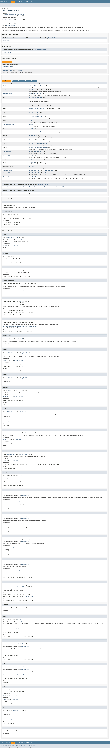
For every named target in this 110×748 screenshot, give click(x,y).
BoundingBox (45, 143)
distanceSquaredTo (12, 186)
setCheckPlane (65, 186)
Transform (38, 172)
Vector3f (20, 70)
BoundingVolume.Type (8, 40)
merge (30, 151)
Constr (15, 5)
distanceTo (21, 186)
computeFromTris (33, 108)
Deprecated (22, 1)
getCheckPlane (43, 186)
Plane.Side (6, 176)
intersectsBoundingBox (35, 143)
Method (20, 5)
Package (8, 1)
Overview (2, 1)
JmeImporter (35, 159)
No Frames (23, 4)
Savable (11, 19)
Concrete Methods (30, 80)
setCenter (50, 186)
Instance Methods (17, 80)
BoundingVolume (10, 25)
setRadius (32, 162)
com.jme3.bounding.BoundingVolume (14, 14)
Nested (7, 5)
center (5, 52)
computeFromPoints (34, 104)
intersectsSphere (34, 147)
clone (30, 93)
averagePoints (33, 85)
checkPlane (11, 52)
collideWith (32, 97)
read (30, 159)
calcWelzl (32, 89)
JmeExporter (36, 181)
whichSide (32, 176)
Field (11, 5)
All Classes (32, 4)
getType (31, 124)
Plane (36, 176)
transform (32, 170)
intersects (32, 131)
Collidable (4, 19)
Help (30, 1)
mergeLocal (32, 155)
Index (27, 1)
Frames (18, 4)
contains (31, 112)
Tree (17, 1)
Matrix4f (37, 170)
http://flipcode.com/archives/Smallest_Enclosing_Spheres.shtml (19, 326)
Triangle (41, 108)
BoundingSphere (7, 66)
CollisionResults (52, 100)
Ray (37, 135)
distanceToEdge (33, 116)
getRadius (32, 120)
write (30, 181)
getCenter (28, 186)
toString (31, 166)
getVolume (32, 128)
